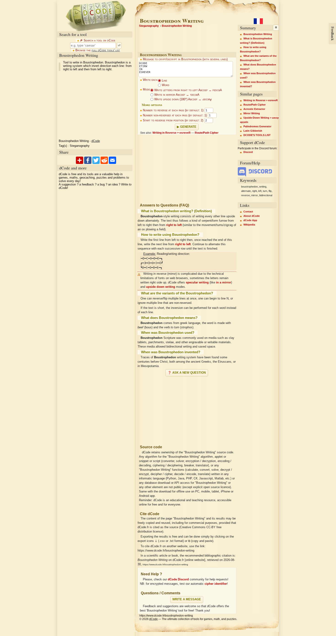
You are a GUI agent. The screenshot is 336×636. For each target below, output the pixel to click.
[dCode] (95, 15)
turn (265, 191)
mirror (254, 195)
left (259, 191)
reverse (245, 195)
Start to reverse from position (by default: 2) (173, 120)
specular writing (197, 282)
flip (270, 191)
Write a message (186, 599)
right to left (174, 225)
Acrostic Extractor (254, 109)
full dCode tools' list (106, 50)
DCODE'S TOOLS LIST (257, 135)
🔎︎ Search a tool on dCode (97, 40)
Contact (248, 211)
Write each (150, 80)
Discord (248, 152)
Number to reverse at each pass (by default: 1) (173, 110)
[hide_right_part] (276, 28)
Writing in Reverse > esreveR (171, 132)
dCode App (250, 220)
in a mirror (223, 282)
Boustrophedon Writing (257, 34)
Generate (188, 126)
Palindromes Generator (257, 126)
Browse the (97, 50)
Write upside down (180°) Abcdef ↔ (182, 99)
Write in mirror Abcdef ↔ (176, 94)
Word (165, 85)
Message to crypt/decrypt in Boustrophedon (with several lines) (185, 59)
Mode (146, 89)
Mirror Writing (251, 113)
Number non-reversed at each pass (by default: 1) (175, 115)
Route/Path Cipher (207, 132)
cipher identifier (216, 583)
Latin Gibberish (252, 130)
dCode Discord (178, 579)
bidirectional (265, 195)
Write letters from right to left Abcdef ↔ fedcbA (187, 90)
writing (262, 186)
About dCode (251, 216)
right (254, 191)
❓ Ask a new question (187, 372)
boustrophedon (249, 186)
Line (164, 80)
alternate (246, 191)
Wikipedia (249, 224)
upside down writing (160, 286)
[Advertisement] (187, 409)
